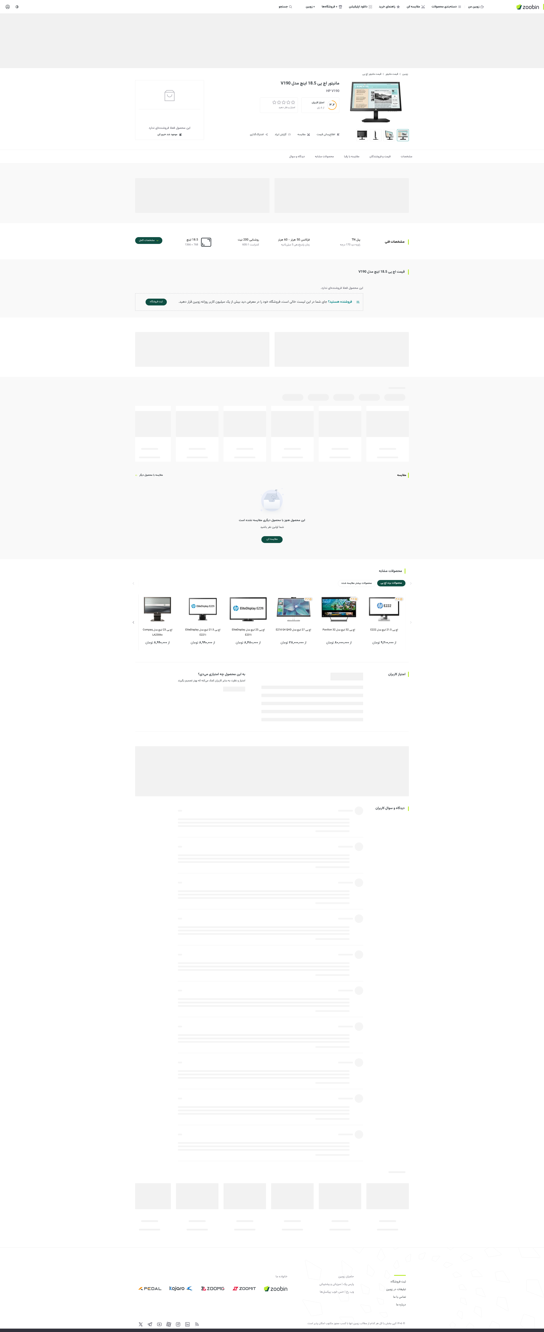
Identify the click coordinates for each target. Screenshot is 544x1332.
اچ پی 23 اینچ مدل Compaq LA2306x (157, 632)
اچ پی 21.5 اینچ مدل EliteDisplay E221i (202, 632)
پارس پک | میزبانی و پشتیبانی (336, 1284)
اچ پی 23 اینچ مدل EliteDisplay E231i (248, 632)
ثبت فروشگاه (398, 1281)
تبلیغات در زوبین (396, 1289)
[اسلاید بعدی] (133, 622)
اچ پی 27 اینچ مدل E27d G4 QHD (293, 630)
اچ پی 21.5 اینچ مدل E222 (384, 630)
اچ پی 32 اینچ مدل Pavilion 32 (339, 630)
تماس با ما (399, 1297)
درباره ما (401, 1304)
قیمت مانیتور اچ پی (371, 74)
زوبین (405, 74)
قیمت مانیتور (391, 74)
